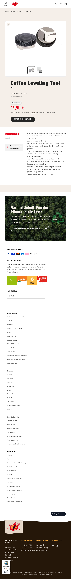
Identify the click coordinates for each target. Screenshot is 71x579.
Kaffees (9, 375)
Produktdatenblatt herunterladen (16, 147)
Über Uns (9, 321)
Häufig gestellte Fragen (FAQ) (16, 360)
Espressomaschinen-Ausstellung (17, 356)
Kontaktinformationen (50, 572)
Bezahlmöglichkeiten (13, 486)
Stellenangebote (12, 363)
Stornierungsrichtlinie (46, 574)
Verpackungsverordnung (14, 490)
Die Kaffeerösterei (12, 421)
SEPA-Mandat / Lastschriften (15, 467)
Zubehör (13, 11)
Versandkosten (11, 471)
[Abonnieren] (42, 296)
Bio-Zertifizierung (12, 340)
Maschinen (10, 386)
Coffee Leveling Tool (25, 11)
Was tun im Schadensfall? (15, 479)
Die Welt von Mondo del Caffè (16, 317)
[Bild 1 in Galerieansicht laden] (31, 70)
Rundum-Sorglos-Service (14, 502)
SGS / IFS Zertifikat (13, 344)
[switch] (6, 572)
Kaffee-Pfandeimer (12, 498)
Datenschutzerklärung (31, 572)
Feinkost (9, 382)
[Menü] (9, 561)
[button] (5, 3)
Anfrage (9, 455)
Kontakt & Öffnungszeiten (14, 328)
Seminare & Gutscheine (14, 406)
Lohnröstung (11, 432)
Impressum (24, 574)
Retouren (9, 482)
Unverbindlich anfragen (23, 119)
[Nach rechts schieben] (62, 43)
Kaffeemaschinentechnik (14, 436)
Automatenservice (12, 440)
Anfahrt (9, 332)
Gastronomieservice (13, 428)
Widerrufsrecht (33, 574)
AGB (8, 459)
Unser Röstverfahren (13, 348)
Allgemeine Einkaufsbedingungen (17, 463)
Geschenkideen (11, 394)
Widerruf (9, 475)
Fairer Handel (11, 352)
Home (7, 11)
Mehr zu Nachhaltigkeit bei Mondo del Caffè (30, 228)
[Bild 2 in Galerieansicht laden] (39, 70)
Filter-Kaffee (10, 402)
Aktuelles (10, 325)
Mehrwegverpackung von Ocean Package (19, 494)
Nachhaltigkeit (11, 336)
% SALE (9, 410)
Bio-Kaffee (10, 398)
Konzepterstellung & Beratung (16, 444)
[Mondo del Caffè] (15, 3)
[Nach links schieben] (9, 43)
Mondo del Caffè (17, 572)
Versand (33, 113)
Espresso (10, 378)
